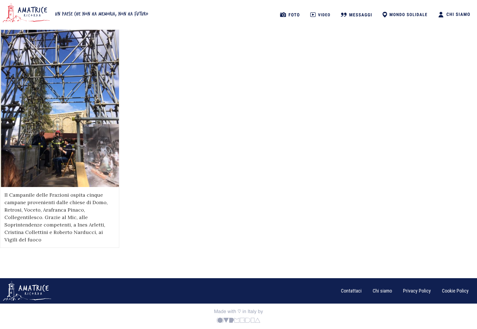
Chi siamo (382, 291)
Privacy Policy (417, 291)
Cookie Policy (455, 291)
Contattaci (351, 291)
